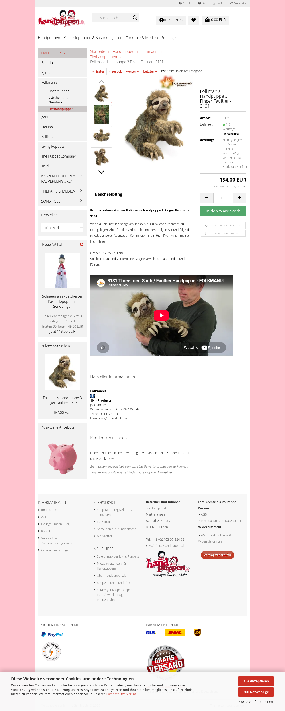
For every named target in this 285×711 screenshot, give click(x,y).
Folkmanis (49, 82)
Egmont (47, 72)
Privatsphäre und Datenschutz (222, 520)
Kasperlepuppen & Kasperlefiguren (92, 37)
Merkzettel (240, 3)
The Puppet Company (58, 156)
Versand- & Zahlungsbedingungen (56, 540)
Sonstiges (169, 37)
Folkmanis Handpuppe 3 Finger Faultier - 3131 (62, 400)
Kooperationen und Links (114, 582)
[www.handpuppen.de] (61, 18)
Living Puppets (52, 146)
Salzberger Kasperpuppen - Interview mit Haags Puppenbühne (115, 595)
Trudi (45, 166)
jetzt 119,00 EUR (62, 324)
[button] (101, 172)
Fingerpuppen (58, 91)
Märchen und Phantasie (58, 99)
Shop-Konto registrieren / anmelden (114, 512)
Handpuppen (49, 37)
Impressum (49, 510)
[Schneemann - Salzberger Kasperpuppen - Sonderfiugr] (62, 270)
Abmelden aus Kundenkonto (116, 529)
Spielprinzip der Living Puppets (118, 556)
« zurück (115, 71)
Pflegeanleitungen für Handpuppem (111, 565)
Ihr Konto (103, 522)
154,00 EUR (62, 412)
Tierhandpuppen (61, 109)
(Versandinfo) (231, 133)
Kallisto (47, 136)
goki (44, 117)
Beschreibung (108, 194)
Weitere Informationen (256, 701)
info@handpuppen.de (170, 545)
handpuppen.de (157, 508)
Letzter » (150, 71)
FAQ (203, 3)
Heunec (47, 126)
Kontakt (186, 3)
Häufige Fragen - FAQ (56, 524)
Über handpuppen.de (111, 575)
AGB (44, 517)
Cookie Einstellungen (55, 550)
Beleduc (48, 62)
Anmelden (165, 472)
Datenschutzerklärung (121, 694)
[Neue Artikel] (81, 244)
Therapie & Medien (142, 37)
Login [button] (219, 3)
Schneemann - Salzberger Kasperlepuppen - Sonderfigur (62, 301)
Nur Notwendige (256, 692)
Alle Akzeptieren (256, 681)
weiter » (132, 71)
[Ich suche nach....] (135, 18)
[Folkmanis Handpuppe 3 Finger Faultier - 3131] (154, 124)
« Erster (98, 71)
